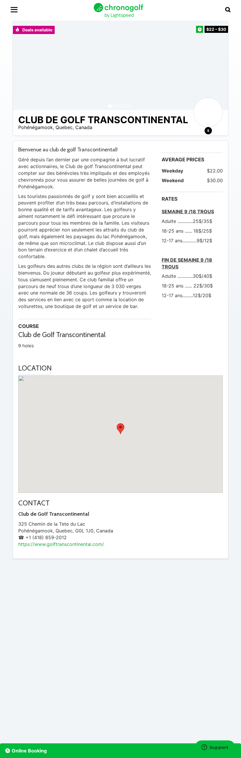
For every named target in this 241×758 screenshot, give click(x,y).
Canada (83, 127)
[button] (23, 65)
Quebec (64, 127)
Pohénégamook (35, 127)
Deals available (36, 29)
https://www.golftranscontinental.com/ (61, 544)
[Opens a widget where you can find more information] (215, 747)
